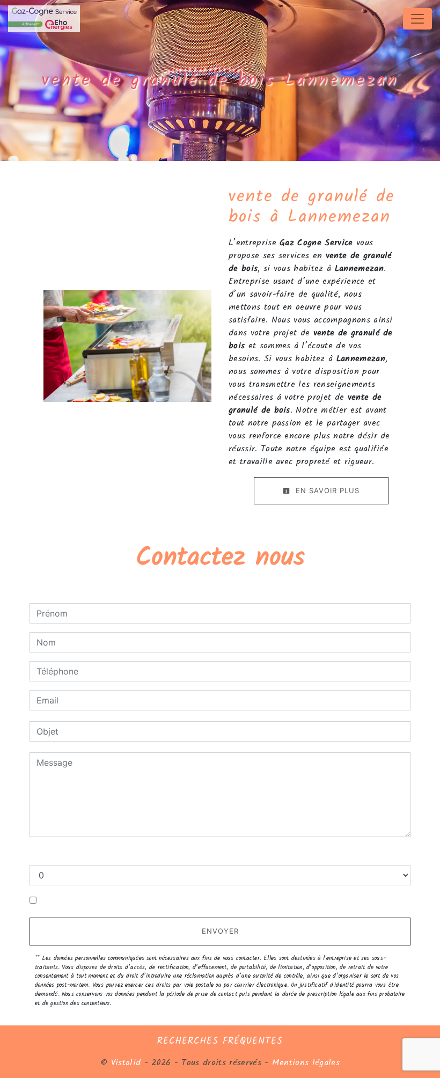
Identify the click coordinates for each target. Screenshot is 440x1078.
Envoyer (220, 931)
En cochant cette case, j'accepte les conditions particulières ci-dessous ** (191, 900)
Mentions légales (304, 1062)
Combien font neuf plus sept (87, 854)
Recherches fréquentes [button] (220, 1041)
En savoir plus (326, 490)
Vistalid (126, 1062)
